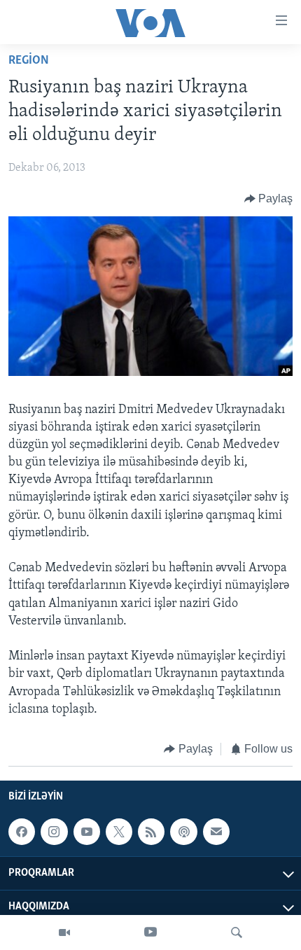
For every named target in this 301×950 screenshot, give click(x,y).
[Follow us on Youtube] (87, 831)
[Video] (64, 932)
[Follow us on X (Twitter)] (119, 831)
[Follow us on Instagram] (54, 831)
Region (28, 61)
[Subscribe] (216, 831)
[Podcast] (183, 831)
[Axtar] (237, 932)
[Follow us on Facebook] (21, 831)
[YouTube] (150, 932)
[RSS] (151, 831)
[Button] (268, 199)
